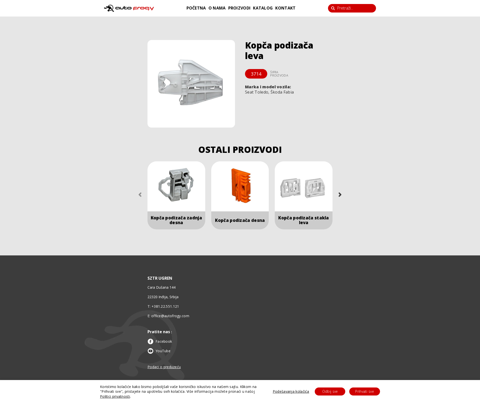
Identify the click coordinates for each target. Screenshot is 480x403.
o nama (217, 8)
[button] (191, 84)
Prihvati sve (364, 391)
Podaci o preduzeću (164, 366)
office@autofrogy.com (170, 315)
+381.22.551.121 (165, 306)
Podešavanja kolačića (291, 391)
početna (196, 8)
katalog (263, 8)
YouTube (163, 350)
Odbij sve (330, 391)
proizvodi (239, 8)
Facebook (164, 341)
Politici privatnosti (115, 396)
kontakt (285, 8)
